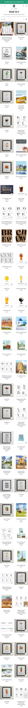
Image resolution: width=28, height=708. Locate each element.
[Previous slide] (1, 1)
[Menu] (1, 6)
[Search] (4, 5)
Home (12, 8)
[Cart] (26, 5)
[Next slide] (26, 1)
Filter (4, 19)
